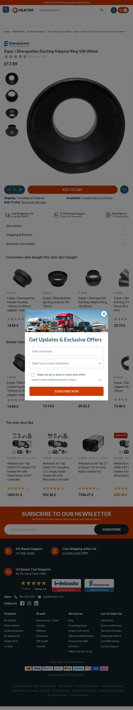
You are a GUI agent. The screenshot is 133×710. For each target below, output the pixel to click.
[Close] (104, 314)
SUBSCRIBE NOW (67, 391)
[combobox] (66, 363)
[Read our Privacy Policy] (100, 380)
